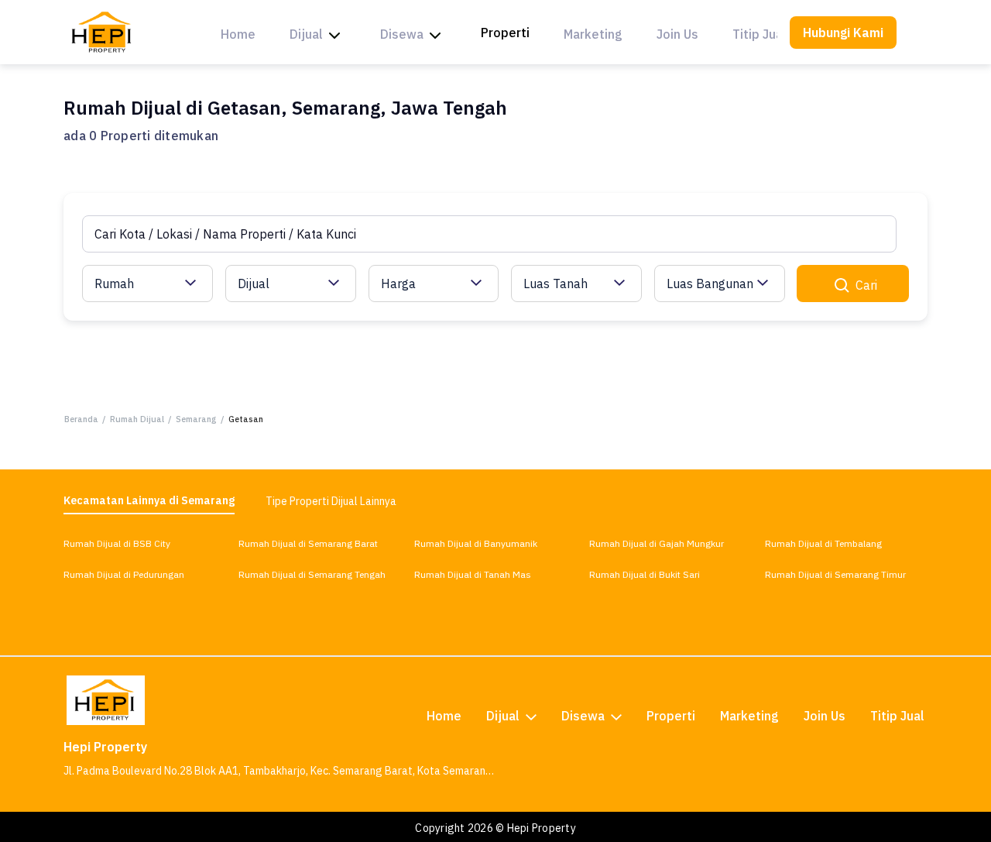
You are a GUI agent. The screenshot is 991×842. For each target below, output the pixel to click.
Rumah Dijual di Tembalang (823, 543)
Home (238, 34)
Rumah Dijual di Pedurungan (123, 574)
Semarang (196, 419)
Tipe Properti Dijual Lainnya (331, 501)
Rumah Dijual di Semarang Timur (835, 574)
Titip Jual (759, 34)
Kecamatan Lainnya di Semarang (149, 500)
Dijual (306, 34)
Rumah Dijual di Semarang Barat (308, 543)
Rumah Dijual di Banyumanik (475, 543)
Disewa (401, 34)
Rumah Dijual (137, 419)
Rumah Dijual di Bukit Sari (644, 574)
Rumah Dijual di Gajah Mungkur (656, 543)
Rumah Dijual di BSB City (116, 543)
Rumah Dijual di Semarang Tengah (312, 574)
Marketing (593, 34)
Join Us (677, 34)
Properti (505, 32)
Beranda (81, 419)
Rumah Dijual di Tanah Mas (472, 574)
